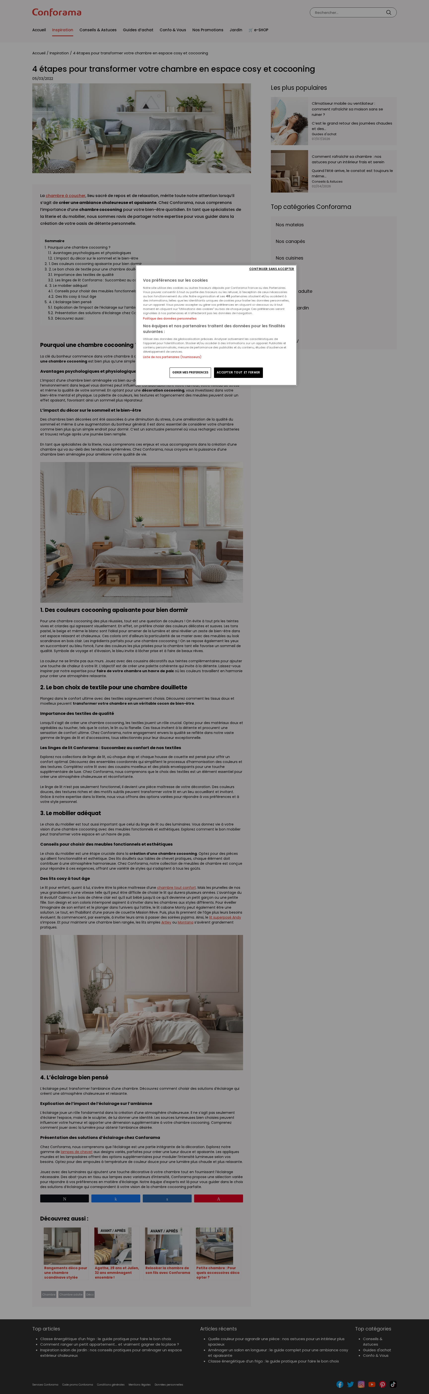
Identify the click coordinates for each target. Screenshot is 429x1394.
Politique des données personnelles (170, 319)
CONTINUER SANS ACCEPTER (271, 269)
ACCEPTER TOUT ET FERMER (238, 372)
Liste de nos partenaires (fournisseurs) (172, 357)
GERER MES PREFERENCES (190, 372)
